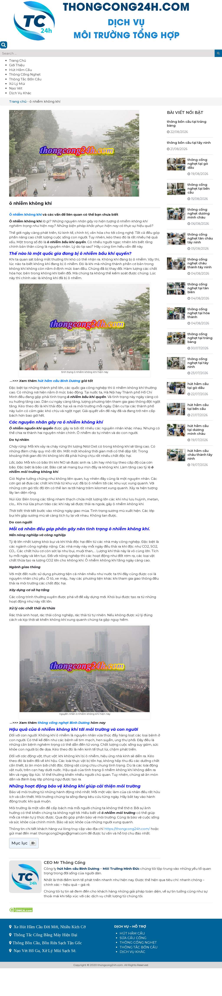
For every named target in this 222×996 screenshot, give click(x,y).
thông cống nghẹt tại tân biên (198, 288)
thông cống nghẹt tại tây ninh (198, 363)
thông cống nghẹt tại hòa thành (199, 313)
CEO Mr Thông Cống (64, 862)
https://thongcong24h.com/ (127, 829)
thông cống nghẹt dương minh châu (199, 213)
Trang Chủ (17, 60)
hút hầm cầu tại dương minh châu (198, 430)
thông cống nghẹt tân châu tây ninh (200, 238)
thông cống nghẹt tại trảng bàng (200, 338)
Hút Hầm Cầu (20, 70)
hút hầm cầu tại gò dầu (198, 386)
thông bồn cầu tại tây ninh (189, 143)
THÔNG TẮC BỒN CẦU (139, 947)
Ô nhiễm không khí (25, 214)
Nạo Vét (15, 88)
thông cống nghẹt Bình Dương (64, 723)
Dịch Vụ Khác (20, 93)
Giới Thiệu (16, 65)
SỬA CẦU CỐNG (133, 938)
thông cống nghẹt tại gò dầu (198, 164)
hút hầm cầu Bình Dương (59, 381)
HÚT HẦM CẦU (132, 933)
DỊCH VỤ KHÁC (132, 952)
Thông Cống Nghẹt (25, 74)
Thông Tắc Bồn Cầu (25, 79)
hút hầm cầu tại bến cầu (198, 407)
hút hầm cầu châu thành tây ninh (200, 455)
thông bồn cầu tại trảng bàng (186, 124)
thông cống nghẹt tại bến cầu (199, 188)
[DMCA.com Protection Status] (21, 909)
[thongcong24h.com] (101, 20)
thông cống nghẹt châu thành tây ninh (200, 263)
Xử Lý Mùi (17, 84)
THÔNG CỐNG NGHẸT (138, 942)
